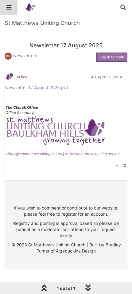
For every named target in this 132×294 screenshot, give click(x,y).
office (22, 77)
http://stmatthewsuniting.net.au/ (92, 153)
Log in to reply (112, 57)
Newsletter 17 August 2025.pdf (36, 87)
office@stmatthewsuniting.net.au (34, 153)
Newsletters (25, 55)
